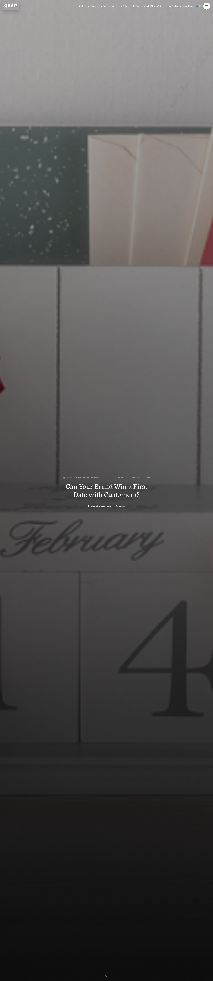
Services (163, 6)
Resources (140, 6)
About (83, 6)
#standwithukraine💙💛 (190, 6)
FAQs (152, 6)
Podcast (94, 6)
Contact (175, 6)
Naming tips (94, 478)
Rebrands (127, 6)
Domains (85, 478)
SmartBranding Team (101, 506)
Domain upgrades (110, 6)
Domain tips (76, 478)
